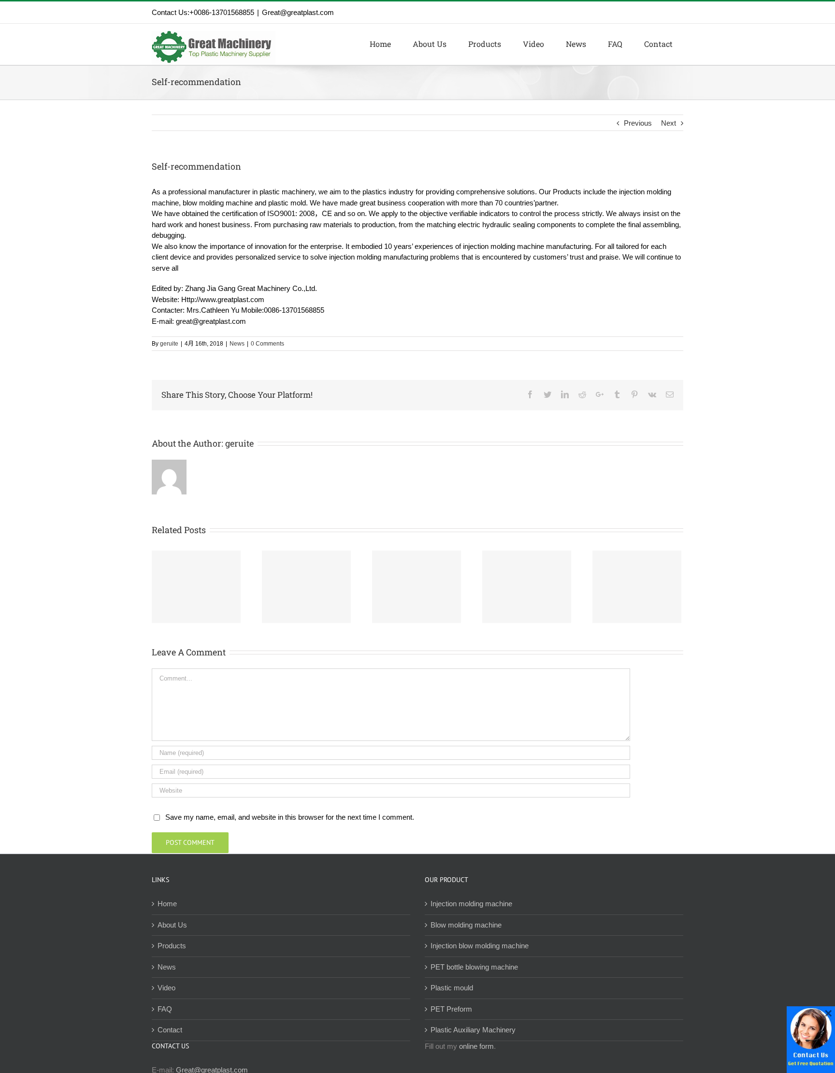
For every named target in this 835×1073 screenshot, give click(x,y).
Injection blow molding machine (480, 946)
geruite (169, 343)
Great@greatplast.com (298, 12)
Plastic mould (452, 988)
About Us (172, 925)
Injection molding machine (471, 903)
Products (172, 946)
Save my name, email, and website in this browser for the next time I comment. (289, 817)
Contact (170, 1030)
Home (167, 903)
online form (476, 1046)
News (237, 343)
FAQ (165, 1009)
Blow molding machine (466, 925)
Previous (638, 123)
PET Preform (451, 1009)
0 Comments (267, 343)
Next (668, 123)
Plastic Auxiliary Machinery (473, 1030)
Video (166, 988)
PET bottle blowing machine (474, 967)
